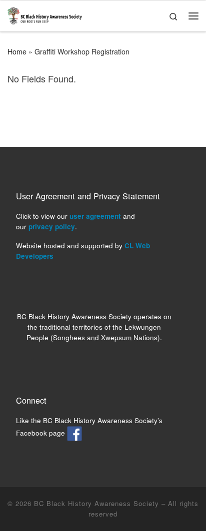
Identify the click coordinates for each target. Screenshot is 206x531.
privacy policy (51, 226)
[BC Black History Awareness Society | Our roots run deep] (45, 14)
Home (17, 51)
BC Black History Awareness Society (96, 503)
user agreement (95, 216)
